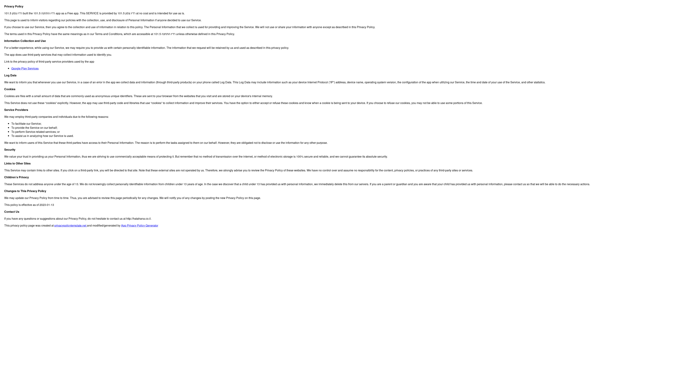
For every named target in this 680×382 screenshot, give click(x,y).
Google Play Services (25, 68)
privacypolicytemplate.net (70, 225)
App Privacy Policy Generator (139, 225)
